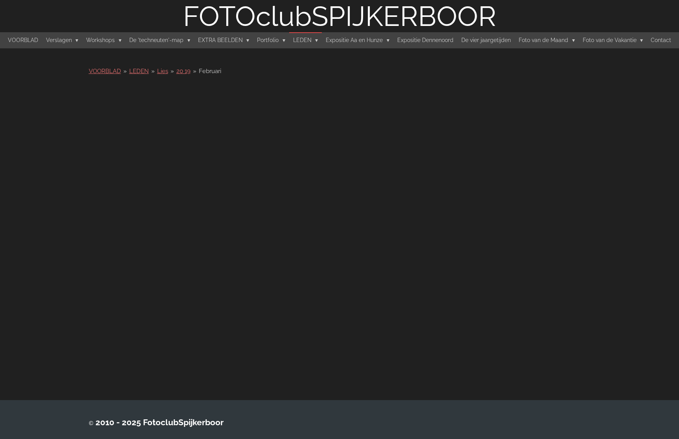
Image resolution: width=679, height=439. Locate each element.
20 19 (183, 71)
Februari (210, 71)
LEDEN (139, 71)
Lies (162, 71)
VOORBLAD (105, 71)
